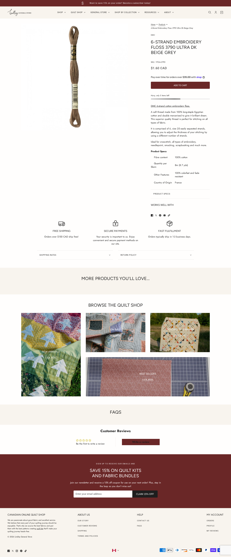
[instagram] (17, 551)
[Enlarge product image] (74, 77)
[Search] (210, 12)
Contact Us (143, 521)
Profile (210, 526)
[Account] (215, 12)
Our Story (83, 521)
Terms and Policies (88, 536)
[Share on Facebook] (152, 215)
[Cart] (221, 12)
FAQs (139, 526)
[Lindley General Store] (19, 12)
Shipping (82, 531)
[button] (169, 215)
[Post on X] (156, 215)
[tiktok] (25, 551)
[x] (12, 550)
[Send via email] (164, 215)
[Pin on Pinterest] (160, 215)
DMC (153, 35)
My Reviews (213, 531)
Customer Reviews (87, 526)
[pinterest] (21, 551)
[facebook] (8, 551)
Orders (210, 521)
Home (153, 25)
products (162, 25)
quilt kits (40, 528)
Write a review (140, 442)
